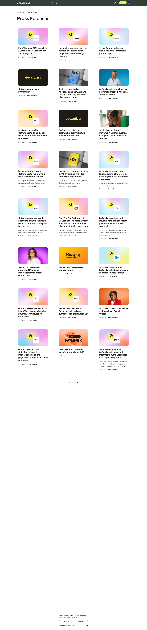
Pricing (54, 3)
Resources (46, 3)
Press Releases (32, 57)
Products (37, 3)
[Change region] (129, 3)
